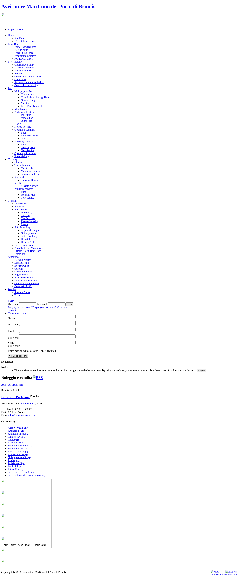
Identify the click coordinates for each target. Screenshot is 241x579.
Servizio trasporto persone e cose (26, 475)
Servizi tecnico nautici (21, 472)
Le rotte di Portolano (15, 397)
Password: (13, 337)
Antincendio (16, 430)
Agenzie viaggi (18, 427)
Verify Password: (13, 344)
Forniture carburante (20, 445)
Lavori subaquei (18, 454)
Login (11, 300)
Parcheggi (14, 460)
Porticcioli (14, 466)
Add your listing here (12, 384)
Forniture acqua (17, 442)
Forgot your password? (20, 307)
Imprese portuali (18, 451)
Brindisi (25, 403)
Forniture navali (17, 448)
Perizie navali (16, 463)
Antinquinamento (18, 433)
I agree (201, 370)
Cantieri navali (17, 436)
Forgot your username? (44, 307)
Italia (32, 403)
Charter (13, 439)
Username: (13, 324)
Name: (11, 318)
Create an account (17, 313)
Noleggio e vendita (19, 457)
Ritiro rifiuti (15, 469)
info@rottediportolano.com (22, 415)
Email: (11, 331)
